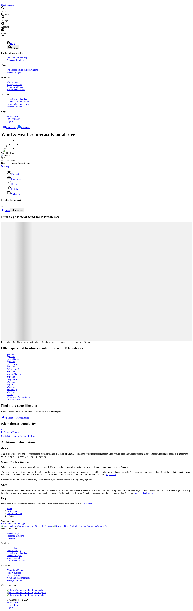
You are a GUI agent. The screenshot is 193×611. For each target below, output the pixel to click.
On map (5, 166)
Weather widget (14, 72)
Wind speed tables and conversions (22, 70)
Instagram (41, 592)
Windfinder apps (14, 82)
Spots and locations (15, 60)
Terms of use (12, 116)
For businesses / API (16, 89)
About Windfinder (15, 87)
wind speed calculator (143, 493)
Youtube (40, 595)
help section (111, 474)
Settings (14, 48)
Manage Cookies (14, 107)
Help (12, 43)
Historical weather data (17, 99)
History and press (14, 84)
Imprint (10, 121)
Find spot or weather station (17, 418)
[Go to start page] (1, 2)
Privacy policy (13, 119)
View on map (12, 127)
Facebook (25, 127)
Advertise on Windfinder (18, 101)
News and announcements (18, 104)
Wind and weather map (17, 57)
